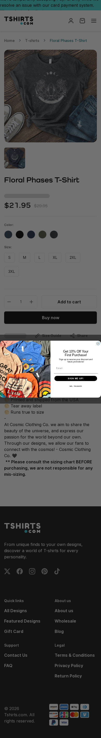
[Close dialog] (98, 343)
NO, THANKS (76, 386)
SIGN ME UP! (76, 378)
